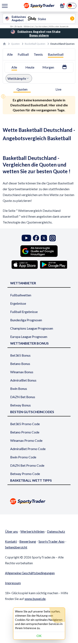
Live (58, 89)
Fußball (23, 54)
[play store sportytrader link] (53, 264)
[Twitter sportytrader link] (44, 238)
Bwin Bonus (18, 388)
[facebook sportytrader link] (36, 238)
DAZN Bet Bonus (22, 397)
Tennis (38, 54)
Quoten (15, 43)
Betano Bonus (20, 364)
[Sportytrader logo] (39, 501)
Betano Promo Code (24, 432)
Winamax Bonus (21, 372)
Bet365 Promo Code (25, 424)
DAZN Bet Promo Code (27, 465)
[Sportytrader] (4, 43)
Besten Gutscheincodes (32, 412)
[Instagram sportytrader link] (52, 238)
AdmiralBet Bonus (23, 380)
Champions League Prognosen (31, 328)
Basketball (55, 54)
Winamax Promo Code (26, 440)
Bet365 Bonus (20, 355)
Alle (10, 54)
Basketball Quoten (35, 43)
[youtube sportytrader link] (26, 238)
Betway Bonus (20, 405)
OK (39, 636)
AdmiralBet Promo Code (28, 449)
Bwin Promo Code (23, 457)
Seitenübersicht (16, 547)
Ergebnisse (18, 303)
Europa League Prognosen (28, 337)
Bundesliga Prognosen (26, 320)
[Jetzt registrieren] (62, 6)
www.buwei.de (35, 599)
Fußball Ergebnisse (24, 312)
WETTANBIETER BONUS (29, 343)
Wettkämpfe (16, 78)
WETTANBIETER (23, 283)
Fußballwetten (20, 295)
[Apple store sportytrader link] (24, 264)
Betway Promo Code (25, 474)
